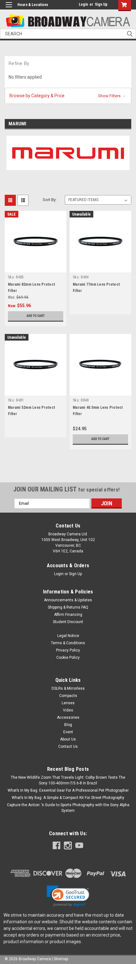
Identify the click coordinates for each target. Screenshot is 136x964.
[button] (68, 96)
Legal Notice (68, 636)
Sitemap (61, 959)
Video (68, 710)
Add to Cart (36, 316)
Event (68, 732)
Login (83, 4)
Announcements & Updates (68, 600)
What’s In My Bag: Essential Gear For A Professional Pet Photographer (68, 790)
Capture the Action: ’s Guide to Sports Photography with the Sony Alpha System (68, 808)
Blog (68, 725)
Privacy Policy (68, 650)
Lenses (68, 703)
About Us (68, 739)
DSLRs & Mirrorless (68, 688)
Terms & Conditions (68, 643)
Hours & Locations (32, 5)
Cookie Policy (68, 657)
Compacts (68, 695)
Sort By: (50, 199)
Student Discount (68, 622)
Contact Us (68, 746)
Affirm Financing (68, 614)
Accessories (68, 717)
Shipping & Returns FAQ (68, 607)
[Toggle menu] (8, 8)
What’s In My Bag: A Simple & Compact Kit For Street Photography (68, 797)
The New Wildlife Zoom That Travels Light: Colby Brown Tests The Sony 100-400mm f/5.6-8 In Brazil (68, 780)
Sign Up (101, 4)
